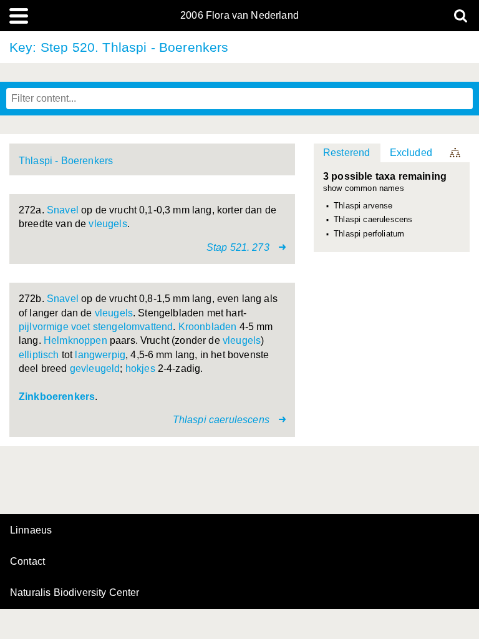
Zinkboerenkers (57, 396)
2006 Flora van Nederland (239, 16)
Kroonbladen (207, 326)
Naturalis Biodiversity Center (75, 593)
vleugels (108, 223)
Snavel (63, 210)
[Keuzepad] (456, 153)
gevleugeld (95, 368)
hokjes (140, 368)
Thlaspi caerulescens (373, 219)
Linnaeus (31, 530)
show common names (363, 189)
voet (80, 326)
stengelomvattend (133, 326)
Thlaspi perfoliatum (369, 234)
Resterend (346, 152)
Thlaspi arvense (363, 206)
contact (27, 561)
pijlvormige (44, 326)
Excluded (411, 152)
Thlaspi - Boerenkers (66, 160)
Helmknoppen (75, 340)
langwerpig (100, 354)
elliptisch (39, 354)
